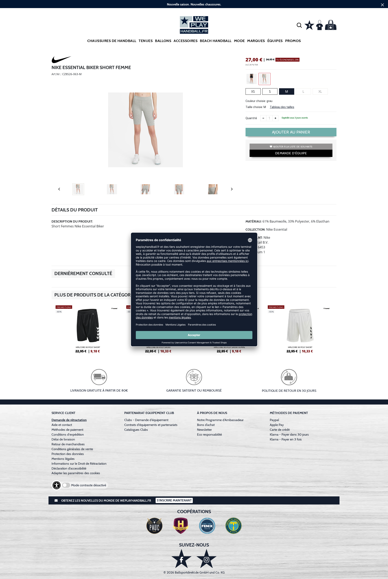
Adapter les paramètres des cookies (76, 473)
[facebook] (181, 558)
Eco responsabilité (209, 434)
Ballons (163, 41)
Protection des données (68, 454)
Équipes (275, 41)
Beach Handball (215, 41)
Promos (293, 41)
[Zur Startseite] (194, 25)
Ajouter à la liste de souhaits (292, 146)
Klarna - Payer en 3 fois (286, 439)
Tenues (146, 41)
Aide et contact (62, 425)
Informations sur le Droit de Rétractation (79, 464)
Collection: (255, 229)
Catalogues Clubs (136, 430)
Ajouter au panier (291, 132)
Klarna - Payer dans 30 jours (289, 434)
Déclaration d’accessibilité (69, 468)
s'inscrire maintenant (174, 500)
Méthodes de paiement (68, 430)
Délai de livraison (63, 439)
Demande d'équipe (291, 153)
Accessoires (185, 41)
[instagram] (206, 558)
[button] (299, 25)
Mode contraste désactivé (88, 485)
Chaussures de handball (111, 41)
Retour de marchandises (68, 444)
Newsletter (204, 430)
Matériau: (254, 221)
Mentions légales (63, 459)
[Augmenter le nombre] (275, 118)
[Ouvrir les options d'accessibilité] (57, 485)
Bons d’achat (206, 425)
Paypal (274, 420)
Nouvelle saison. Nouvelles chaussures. (194, 4)
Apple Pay (277, 425)
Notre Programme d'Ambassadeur (220, 420)
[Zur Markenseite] (62, 60)
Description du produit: (72, 221)
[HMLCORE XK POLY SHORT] (88, 328)
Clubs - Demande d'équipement (146, 420)
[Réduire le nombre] (263, 118)
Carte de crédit (280, 430)
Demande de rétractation (69, 420)
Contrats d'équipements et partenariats (150, 425)
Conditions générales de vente (72, 449)
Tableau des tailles (282, 107)
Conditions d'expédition (68, 434)
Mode (239, 41)
